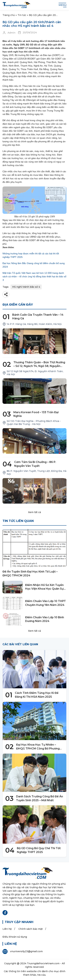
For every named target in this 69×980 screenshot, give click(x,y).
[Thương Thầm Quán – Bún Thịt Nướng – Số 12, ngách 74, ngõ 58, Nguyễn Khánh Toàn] (34, 391)
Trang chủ (9, 15)
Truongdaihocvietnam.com (43, 963)
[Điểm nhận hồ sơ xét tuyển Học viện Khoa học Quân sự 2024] (13, 587)
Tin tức (22, 15)
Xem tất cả (34, 512)
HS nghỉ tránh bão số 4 (26, 286)
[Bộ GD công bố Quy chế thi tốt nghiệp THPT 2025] (34, 824)
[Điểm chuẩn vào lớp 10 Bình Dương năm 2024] (13, 619)
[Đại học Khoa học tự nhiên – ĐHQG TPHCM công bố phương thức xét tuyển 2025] (34, 721)
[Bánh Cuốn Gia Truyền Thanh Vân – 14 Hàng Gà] (34, 341)
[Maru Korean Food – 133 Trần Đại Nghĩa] (34, 441)
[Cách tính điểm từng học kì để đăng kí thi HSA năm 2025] (34, 669)
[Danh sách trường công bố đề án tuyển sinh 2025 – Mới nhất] (34, 773)
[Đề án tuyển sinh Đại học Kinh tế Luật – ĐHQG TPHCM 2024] (34, 548)
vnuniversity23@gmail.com (26, 951)
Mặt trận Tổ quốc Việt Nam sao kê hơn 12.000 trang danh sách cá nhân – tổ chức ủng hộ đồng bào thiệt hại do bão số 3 (34, 276)
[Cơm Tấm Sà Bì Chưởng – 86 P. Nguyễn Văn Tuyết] (34, 491)
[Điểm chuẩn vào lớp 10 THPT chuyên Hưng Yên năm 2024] (13, 603)
